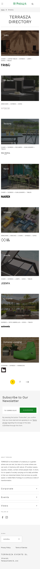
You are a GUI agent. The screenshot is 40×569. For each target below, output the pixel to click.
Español (6, 539)
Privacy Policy (6, 547)
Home (3, 10)
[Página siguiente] (27, 381)
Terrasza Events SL (7, 561)
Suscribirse (28, 410)
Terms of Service (21, 547)
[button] (32, 4)
